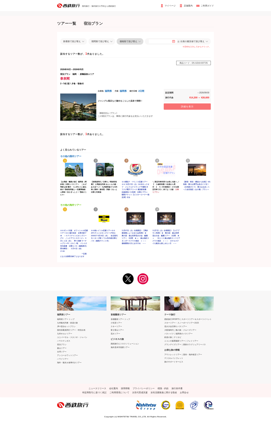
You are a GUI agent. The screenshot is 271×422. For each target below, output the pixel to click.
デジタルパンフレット (173, 358)
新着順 (72, 41)
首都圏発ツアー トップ (120, 319)
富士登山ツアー (117, 330)
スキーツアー (116, 326)
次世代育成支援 (140, 392)
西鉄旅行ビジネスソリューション (125, 344)
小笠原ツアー (116, 323)
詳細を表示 (187, 106)
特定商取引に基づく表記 (94, 392)
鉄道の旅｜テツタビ (172, 337)
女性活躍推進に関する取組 (164, 392)
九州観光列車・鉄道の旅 (67, 323)
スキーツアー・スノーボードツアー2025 (181, 323)
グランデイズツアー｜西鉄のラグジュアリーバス (185, 344)
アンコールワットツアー (67, 355)
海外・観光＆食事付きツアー (69, 362)
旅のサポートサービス (173, 362)
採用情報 (125, 388)
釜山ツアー (61, 348)
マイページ (170, 5)
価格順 (128, 41)
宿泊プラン (61, 344)
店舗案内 (188, 5)
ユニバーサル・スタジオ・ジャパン (72, 337)
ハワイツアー (62, 359)
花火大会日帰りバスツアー (175, 326)
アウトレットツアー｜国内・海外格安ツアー (183, 354)
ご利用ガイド (207, 5)
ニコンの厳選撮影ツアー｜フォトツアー (181, 341)
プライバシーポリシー (144, 388)
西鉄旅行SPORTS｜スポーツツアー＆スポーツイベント (188, 319)
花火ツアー (115, 334)
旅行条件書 (177, 388)
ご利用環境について (119, 392)
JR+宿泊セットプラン (66, 326)
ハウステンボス (63, 341)
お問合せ (184, 392)
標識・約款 (163, 388)
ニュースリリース (97, 388)
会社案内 (113, 388)
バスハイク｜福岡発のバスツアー (178, 334)
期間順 (100, 41)
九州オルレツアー (64, 334)
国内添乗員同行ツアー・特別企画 (71, 330)
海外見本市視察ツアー (120, 347)
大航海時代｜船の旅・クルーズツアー (180, 330)
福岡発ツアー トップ (65, 319)
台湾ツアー (61, 352)
